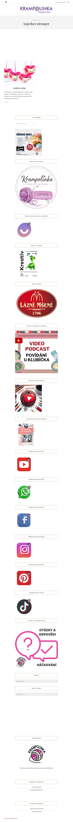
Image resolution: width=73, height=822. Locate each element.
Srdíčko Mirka (20, 88)
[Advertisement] (36, 47)
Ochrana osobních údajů (36, 808)
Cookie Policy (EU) (37, 811)
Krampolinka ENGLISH (36, 790)
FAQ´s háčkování (36, 787)
